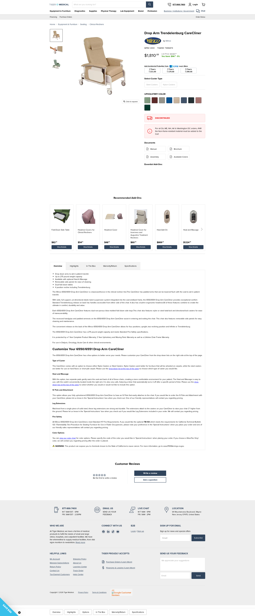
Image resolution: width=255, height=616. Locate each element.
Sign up (140, 531)
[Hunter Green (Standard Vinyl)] (147, 108)
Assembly (154, 156)
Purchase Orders (66, 17)
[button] (202, 229)
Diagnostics (80, 11)
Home (52, 24)
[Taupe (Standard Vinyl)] (177, 100)
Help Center (78, 574)
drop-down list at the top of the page (124, 368)
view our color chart (68, 438)
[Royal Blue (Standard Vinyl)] (169, 100)
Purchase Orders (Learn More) (119, 562)
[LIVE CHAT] (139, 511)
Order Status (200, 17)
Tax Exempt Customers (60, 574)
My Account (55, 559)
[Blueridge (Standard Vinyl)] (184, 100)
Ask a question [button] (150, 479)
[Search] (149, 4)
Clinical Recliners (97, 24)
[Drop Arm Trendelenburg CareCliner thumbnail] (56, 35)
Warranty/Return (110, 266)
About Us (77, 562)
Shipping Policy (79, 559)
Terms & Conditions (99, 592)
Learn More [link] (183, 66)
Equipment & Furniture (60, 11)
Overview (58, 266)
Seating (83, 24)
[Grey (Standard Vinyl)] (162, 100)
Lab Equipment (127, 11)
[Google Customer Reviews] (121, 592)
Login (133, 531)
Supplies (93, 11)
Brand (141, 11)
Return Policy (55, 566)
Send (198, 575)
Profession (152, 11)
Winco (168, 40)
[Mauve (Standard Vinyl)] (198, 100)
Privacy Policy (83, 592)
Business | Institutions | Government (179, 11)
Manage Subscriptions (59, 562)
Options (85, 612)
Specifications (131, 266)
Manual (153, 149)
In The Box (90, 266)
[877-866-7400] (67, 511)
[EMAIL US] (105, 511)
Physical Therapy (108, 11)
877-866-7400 (179, 4)
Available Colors (181, 156)
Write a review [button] (150, 473)
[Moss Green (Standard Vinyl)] (147, 100)
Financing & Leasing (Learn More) (120, 567)
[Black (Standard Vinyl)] (191, 100)
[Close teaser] (19, 612)
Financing (53, 17)
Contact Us (54, 570)
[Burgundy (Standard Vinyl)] (155, 100)
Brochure (178, 149)
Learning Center (80, 566)
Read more (80, 542)
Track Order (78, 570)
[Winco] (152, 41)
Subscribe (198, 537)
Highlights (74, 266)
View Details (61, 247)
